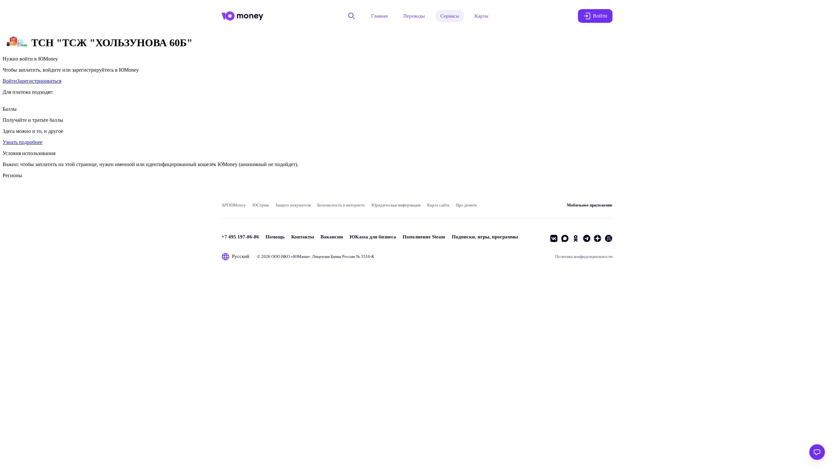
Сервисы (449, 16)
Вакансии (332, 236)
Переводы (414, 16)
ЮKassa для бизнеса (373, 236)
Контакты (302, 236)
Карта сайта (438, 205)
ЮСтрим (260, 205)
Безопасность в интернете (341, 205)
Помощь (275, 236)
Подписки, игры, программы (485, 236)
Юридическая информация (396, 205)
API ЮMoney (234, 205)
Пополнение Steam (424, 236)
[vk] (554, 238)
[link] (10, 81)
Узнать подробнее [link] (22, 142)
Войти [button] (600, 16)
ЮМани (300, 256)
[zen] (597, 238)
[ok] (576, 238)
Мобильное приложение (589, 205)
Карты (481, 16)
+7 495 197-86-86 (240, 236)
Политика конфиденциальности (583, 256)
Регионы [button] (12, 175)
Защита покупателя (293, 205)
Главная (379, 16)
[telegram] (587, 238)
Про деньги (466, 205)
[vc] (608, 238)
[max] (565, 238)
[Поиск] (351, 16)
